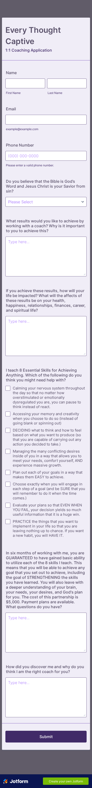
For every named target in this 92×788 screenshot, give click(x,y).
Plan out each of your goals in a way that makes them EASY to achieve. (47, 474)
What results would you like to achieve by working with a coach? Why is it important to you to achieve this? (45, 225)
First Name (13, 93)
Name (11, 72)
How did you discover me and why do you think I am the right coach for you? (45, 669)
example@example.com (22, 129)
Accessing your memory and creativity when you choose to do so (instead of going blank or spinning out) (46, 418)
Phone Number (20, 145)
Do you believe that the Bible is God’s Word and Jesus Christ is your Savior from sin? (45, 186)
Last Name (55, 93)
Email (11, 108)
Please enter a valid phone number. (30, 165)
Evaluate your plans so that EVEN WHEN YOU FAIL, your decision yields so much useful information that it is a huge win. (47, 510)
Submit (46, 736)
